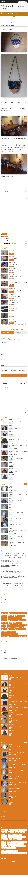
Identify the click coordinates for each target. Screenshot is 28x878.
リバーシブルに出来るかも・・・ (16, 290)
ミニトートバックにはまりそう (15, 518)
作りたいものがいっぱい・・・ (16, 296)
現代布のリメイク (21, 620)
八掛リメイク (12, 631)
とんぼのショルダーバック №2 (16, 276)
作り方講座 (3, 605)
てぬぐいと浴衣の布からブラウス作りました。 (10, 553)
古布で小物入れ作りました (15, 258)
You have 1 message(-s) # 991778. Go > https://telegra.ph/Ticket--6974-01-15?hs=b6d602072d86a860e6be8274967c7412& (13, 576)
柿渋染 (10, 622)
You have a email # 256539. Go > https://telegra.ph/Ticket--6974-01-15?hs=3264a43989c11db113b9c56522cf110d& (13, 571)
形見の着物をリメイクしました (15, 500)
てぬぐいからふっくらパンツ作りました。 (17, 512)
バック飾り (15, 634)
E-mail (3, 359)
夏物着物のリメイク (19, 627)
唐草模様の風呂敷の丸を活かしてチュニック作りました (12, 588)
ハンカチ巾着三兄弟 (13, 302)
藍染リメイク (4, 618)
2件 (10, 25)
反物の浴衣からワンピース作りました (16, 421)
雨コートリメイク (12, 613)
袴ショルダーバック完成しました (16, 458)
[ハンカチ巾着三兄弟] (4, 305)
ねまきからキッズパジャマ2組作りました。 (18, 524)
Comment (4, 342)
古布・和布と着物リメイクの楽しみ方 (14, 7)
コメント (3, 238)
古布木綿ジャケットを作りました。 (17, 252)
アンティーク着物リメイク (6, 636)
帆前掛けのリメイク (11, 624)
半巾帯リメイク (18, 629)
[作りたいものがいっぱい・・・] (4, 298)
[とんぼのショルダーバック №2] (4, 279)
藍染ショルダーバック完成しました (16, 536)
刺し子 (24, 629)
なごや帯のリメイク (18, 636)
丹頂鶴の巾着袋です (13, 321)
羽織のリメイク (11, 618)
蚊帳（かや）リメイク (19, 615)
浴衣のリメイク (4, 622)
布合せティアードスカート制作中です (17, 264)
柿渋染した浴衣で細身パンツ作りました (17, 464)
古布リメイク (4, 236)
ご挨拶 (24, 636)
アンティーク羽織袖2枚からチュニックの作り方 (10, 575)
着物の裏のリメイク (12, 620)
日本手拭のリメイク (17, 622)
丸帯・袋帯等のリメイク (6, 634)
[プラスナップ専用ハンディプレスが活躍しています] (4, 285)
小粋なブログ (3, 657)
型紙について (4, 629)
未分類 (2, 597)
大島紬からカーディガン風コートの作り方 (17, 427)
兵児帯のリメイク (5, 631)
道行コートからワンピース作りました (16, 470)
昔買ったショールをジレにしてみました (18, 315)
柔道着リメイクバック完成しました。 (8, 557)
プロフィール (3, 652)
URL (3, 365)
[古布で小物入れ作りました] (4, 260)
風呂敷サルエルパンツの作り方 (15, 439)
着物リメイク (4, 620)
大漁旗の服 (3, 627)
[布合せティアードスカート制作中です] (4, 266)
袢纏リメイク (11, 615)
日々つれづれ (3, 599)
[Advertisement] (12, 202)
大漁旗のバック (10, 627)
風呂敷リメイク (4, 613)
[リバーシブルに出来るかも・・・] (4, 292)
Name (3, 354)
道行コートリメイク (22, 613)
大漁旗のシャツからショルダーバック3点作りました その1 (13, 563)
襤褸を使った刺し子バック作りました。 (18, 270)
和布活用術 (11, 253)
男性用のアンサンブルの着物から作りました (18, 494)
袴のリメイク (4, 615)
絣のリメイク (19, 618)
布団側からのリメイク (21, 624)
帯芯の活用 (3, 624)
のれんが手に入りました (14, 308)
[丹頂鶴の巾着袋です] (4, 323)
